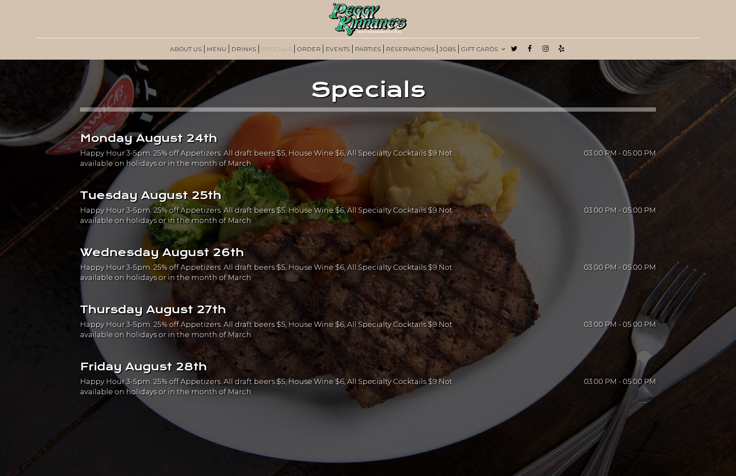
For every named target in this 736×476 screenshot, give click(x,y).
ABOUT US (186, 49)
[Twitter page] (514, 48)
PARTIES (368, 49)
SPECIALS (276, 49)
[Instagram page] (545, 48)
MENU (217, 49)
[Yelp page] (561, 48)
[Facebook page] (530, 48)
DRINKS (243, 49)
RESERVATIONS (410, 49)
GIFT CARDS (480, 49)
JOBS (448, 49)
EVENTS (337, 49)
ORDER (309, 49)
